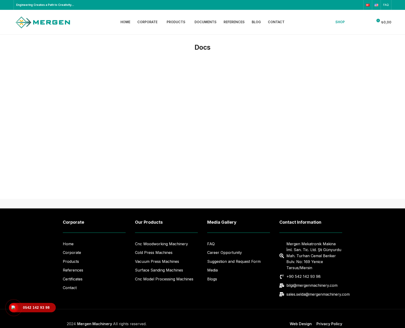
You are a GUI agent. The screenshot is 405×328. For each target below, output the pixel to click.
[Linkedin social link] (352, 4)
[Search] (353, 22)
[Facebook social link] (327, 4)
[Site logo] (43, 21)
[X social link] (333, 4)
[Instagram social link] (340, 4)
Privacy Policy (329, 323)
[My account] (367, 22)
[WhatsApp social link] (358, 4)
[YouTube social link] (346, 4)
